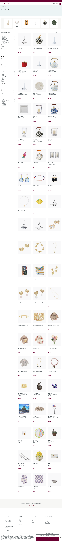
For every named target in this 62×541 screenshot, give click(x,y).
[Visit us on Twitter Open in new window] (29, 505)
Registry (33, 520)
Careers (6, 519)
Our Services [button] (47, 3)
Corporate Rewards (8, 520)
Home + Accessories (35, 3)
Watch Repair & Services (8, 527)
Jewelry (15, 3)
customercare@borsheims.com (49, 517)
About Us (7, 515)
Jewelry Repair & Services (9, 526)
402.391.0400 (50, 516)
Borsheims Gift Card (34, 519)
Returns (20, 520)
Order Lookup (20, 516)
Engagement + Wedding (22, 3)
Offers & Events (34, 516)
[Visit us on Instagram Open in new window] (31, 505)
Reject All (47, 537)
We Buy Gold (7, 530)
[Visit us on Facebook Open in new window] (27, 505)
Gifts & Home (5, 6)
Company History (7, 516)
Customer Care (21, 515)
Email (49, 533)
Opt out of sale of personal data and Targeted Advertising (47, 535)
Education (33, 522)
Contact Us (47, 515)
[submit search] (60, 4)
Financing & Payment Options (23, 521)
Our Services (7, 524)
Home (2, 6)
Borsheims (46, 521)
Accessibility (20, 524)
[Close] (61, 538)
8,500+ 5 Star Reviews (8, 521)
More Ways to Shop (35, 515)
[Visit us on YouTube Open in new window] (33, 505)
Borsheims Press (48, 532)
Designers (42, 3)
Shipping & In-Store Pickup (22, 519)
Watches (29, 3)
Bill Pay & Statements (22, 517)
